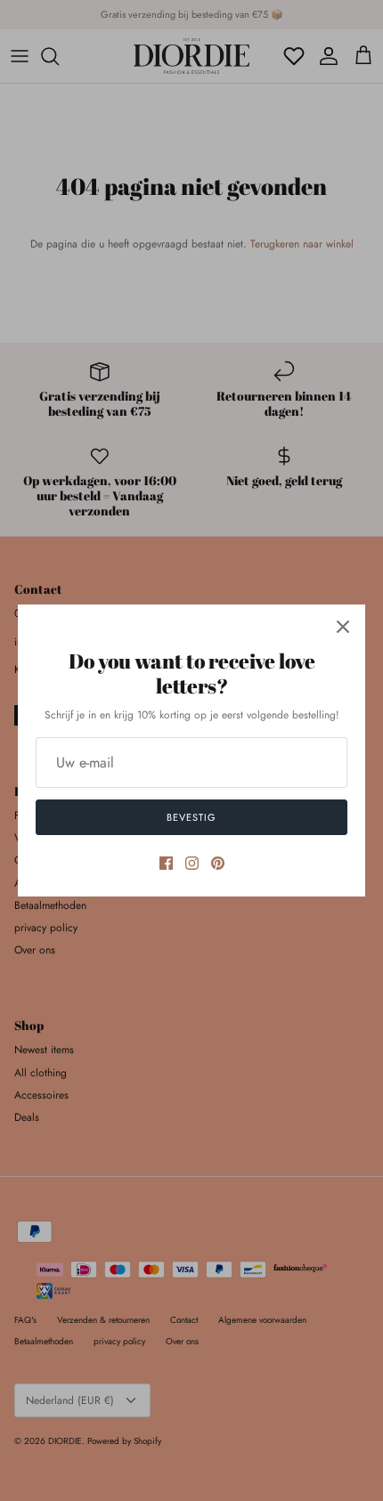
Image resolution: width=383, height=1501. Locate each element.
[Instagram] (192, 863)
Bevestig (191, 817)
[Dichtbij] (343, 626)
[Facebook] (166, 863)
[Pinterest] (217, 863)
